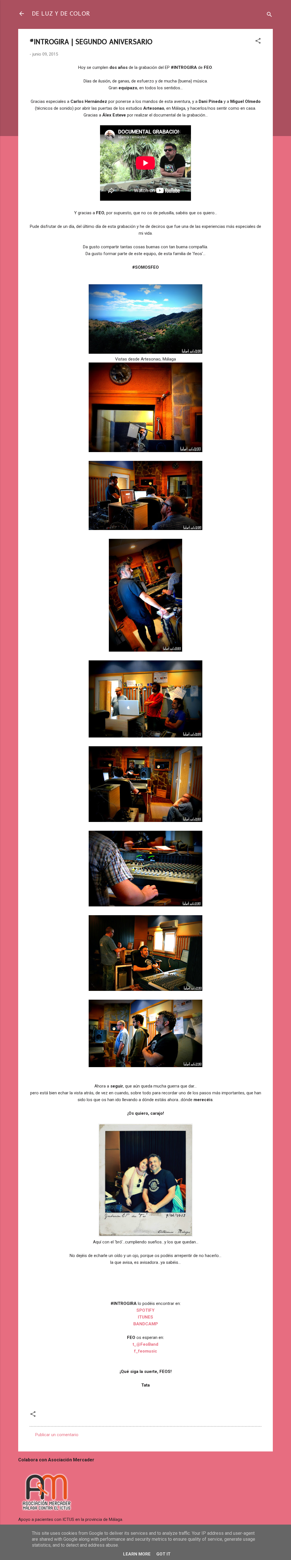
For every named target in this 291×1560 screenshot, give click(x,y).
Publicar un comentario (56, 1434)
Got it (163, 1554)
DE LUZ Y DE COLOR (61, 13)
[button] (258, 41)
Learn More (137, 1554)
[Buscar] (269, 15)
